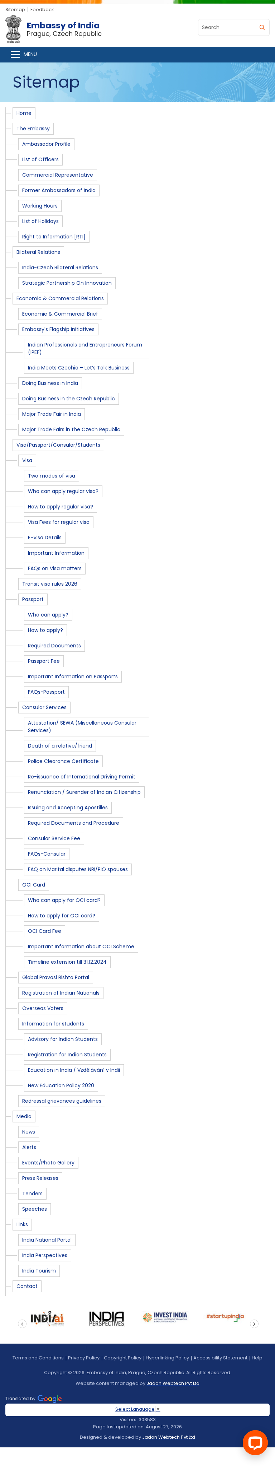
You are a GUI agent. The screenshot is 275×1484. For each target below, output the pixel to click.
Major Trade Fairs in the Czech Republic (71, 429)
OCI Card (33, 884)
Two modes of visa (51, 475)
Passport (33, 599)
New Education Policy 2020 (61, 1085)
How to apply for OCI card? (61, 915)
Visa (27, 460)
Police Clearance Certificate (63, 761)
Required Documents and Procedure (73, 823)
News (28, 1131)
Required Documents (54, 645)
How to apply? (45, 630)
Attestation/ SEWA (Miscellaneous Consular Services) (82, 726)
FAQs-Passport (46, 692)
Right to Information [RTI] (54, 236)
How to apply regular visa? (60, 506)
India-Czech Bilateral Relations (60, 267)
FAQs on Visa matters (55, 568)
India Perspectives (44, 1255)
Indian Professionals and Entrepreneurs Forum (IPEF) (85, 348)
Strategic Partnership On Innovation (67, 283)
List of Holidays (40, 221)
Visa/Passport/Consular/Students (58, 444)
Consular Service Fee (54, 838)
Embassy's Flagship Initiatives (58, 329)
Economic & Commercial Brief (60, 313)
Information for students (53, 1023)
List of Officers (40, 159)
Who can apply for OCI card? (64, 900)
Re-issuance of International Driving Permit (81, 776)
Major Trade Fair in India (51, 414)
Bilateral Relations (38, 252)
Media (24, 1116)
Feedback (42, 9)
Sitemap (15, 9)
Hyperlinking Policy (167, 1357)
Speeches (34, 1209)
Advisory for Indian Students (63, 1039)
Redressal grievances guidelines (61, 1100)
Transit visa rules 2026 (49, 583)
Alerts (29, 1147)
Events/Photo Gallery (48, 1162)
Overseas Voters (42, 1008)
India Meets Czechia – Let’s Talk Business (79, 367)
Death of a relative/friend (60, 745)
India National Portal (47, 1239)
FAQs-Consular (47, 853)
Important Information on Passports (73, 676)
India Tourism (39, 1270)
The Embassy (33, 128)
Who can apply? (48, 614)
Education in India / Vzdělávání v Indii (74, 1070)
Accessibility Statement (220, 1357)
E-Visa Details (45, 537)
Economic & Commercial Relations (60, 298)
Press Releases (40, 1178)
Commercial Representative (57, 174)
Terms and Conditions (38, 1357)
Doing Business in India (50, 383)
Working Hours (40, 205)
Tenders (32, 1193)
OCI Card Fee (44, 931)
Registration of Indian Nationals (61, 992)
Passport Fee (44, 661)
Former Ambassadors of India (59, 190)
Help (257, 1357)
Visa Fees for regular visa (59, 522)
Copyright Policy (122, 1357)
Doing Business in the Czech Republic (68, 398)
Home (24, 113)
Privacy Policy (84, 1357)
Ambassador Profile (46, 144)
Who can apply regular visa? (63, 491)
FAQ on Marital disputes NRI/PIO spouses (78, 869)
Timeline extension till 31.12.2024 (67, 962)
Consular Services (44, 707)
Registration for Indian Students (67, 1054)
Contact (27, 1286)
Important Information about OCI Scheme (81, 946)
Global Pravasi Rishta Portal (55, 977)
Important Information (56, 553)
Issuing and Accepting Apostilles (68, 807)
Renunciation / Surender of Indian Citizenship (84, 792)
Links (22, 1224)
